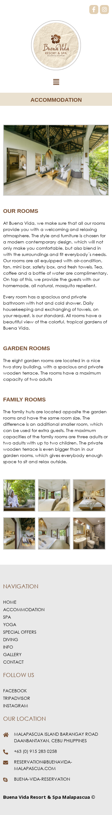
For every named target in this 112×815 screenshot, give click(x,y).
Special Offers (19, 632)
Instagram (15, 706)
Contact (13, 662)
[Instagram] (104, 9)
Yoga (9, 624)
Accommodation (23, 609)
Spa (7, 617)
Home (9, 602)
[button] (56, 82)
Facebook (15, 691)
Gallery (12, 654)
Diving (10, 639)
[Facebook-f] (93, 9)
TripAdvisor (16, 698)
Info (8, 647)
